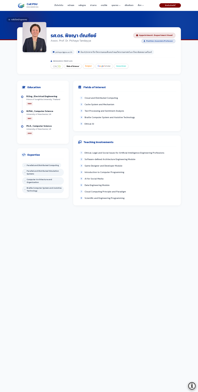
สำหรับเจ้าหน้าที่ (170, 5)
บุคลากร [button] (115, 5)
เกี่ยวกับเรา (129, 5)
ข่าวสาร (93, 5)
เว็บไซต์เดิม (58, 5)
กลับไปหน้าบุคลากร (19, 19)
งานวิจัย (104, 5)
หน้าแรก (71, 5)
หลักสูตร (82, 5)
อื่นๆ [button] (139, 5)
